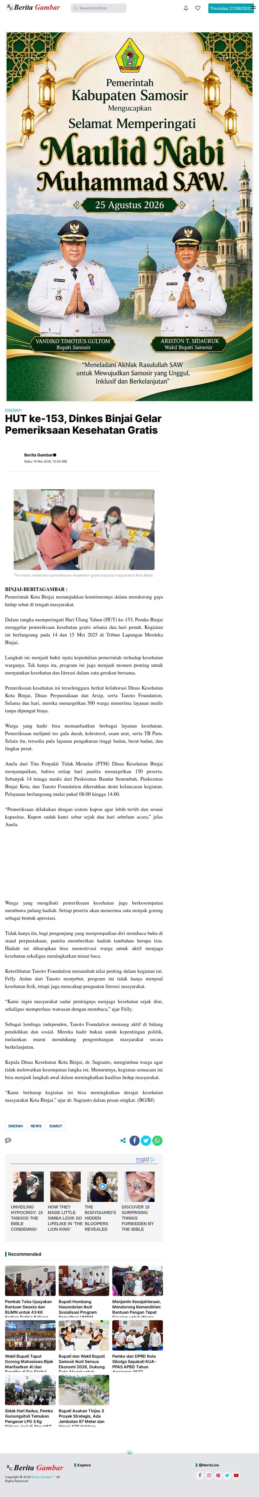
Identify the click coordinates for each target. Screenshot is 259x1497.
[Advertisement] (84, 863)
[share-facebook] (135, 1141)
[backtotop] (129, 1454)
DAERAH (13, 410)
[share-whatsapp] (157, 1141)
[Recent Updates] (186, 8)
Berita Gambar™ (42, 1477)
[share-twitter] (146, 1141)
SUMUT (55, 1126)
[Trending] (197, 8)
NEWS (36, 1126)
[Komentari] (8, 1141)
